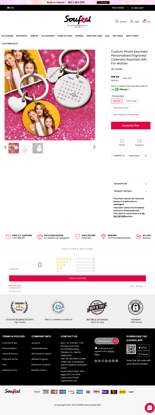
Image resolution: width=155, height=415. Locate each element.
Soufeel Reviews (39, 348)
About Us (35, 342)
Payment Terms (10, 359)
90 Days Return (9, 348)
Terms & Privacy (10, 353)
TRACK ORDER (118, 8)
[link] (7, 36)
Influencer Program (41, 364)
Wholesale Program (41, 353)
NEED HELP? (139, 8)
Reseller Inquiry (38, 370)
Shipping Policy (9, 370)
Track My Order (9, 342)
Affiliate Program (39, 359)
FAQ (4, 364)
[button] (121, 21)
